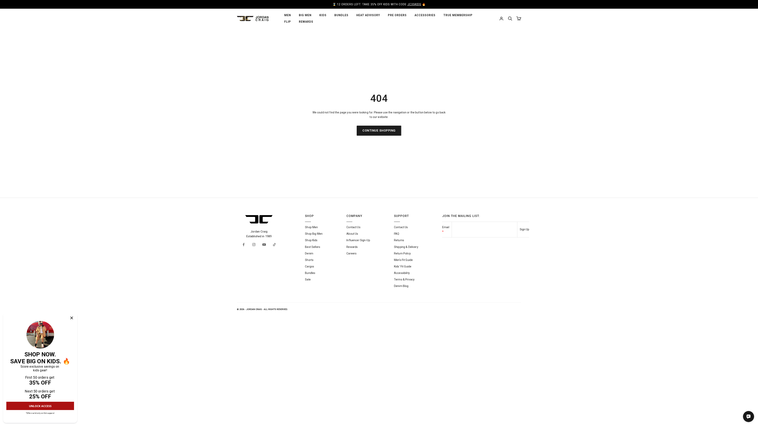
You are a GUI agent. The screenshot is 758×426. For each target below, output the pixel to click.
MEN (287, 15)
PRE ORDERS (397, 15)
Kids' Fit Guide (402, 266)
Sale (308, 279)
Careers (351, 253)
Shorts (309, 260)
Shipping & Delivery (406, 246)
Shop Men (311, 227)
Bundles (310, 273)
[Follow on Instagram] (254, 245)
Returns (399, 240)
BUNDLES (341, 15)
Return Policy (402, 253)
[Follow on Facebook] (244, 245)
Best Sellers (312, 246)
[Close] (71, 318)
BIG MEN (305, 15)
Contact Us (353, 227)
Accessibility (402, 273)
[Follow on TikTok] (274, 245)
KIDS (322, 15)
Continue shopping (379, 130)
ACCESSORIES (425, 15)
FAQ (396, 233)
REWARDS (306, 21)
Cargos (309, 266)
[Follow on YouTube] (264, 245)
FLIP (287, 21)
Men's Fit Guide (403, 260)
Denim (309, 253)
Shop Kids (311, 240)
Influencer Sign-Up (358, 240)
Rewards (352, 246)
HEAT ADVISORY (368, 15)
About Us (352, 233)
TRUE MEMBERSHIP (458, 15)
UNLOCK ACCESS (40, 406)
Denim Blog (401, 286)
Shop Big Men (314, 233)
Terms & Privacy (404, 279)
